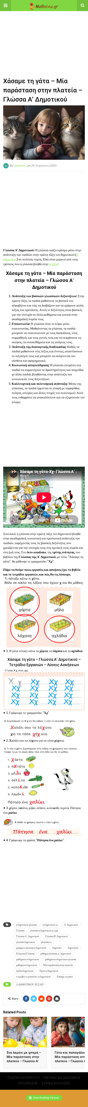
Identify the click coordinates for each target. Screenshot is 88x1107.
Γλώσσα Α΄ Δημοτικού (27, 936)
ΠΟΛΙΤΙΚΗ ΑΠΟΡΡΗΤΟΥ (24, 1077)
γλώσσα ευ (46, 942)
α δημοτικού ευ (50, 924)
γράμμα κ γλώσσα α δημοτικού (31, 947)
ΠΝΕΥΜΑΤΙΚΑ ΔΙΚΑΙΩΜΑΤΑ (62, 1077)
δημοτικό (57, 947)
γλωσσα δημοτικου (25, 942)
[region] (44, 37)
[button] (5, 5)
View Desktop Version (45, 1097)
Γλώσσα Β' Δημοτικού (56, 936)
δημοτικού (73, 947)
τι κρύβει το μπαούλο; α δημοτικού (33, 976)
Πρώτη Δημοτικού (49, 970)
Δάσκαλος (20, 165)
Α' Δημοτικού (71, 924)
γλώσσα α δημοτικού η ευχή (44, 930)
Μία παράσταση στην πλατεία (58, 965)
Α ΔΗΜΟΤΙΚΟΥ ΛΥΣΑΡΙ (30, 984)
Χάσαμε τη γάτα (65, 976)
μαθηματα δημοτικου (26, 965)
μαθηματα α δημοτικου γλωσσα (60, 959)
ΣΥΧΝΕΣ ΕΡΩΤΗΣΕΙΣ (56, 1083)
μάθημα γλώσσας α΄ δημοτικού (55, 953)
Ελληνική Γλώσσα (25, 953)
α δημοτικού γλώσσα (26, 924)
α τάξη (53, 264)
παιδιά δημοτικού (25, 970)
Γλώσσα (20, 930)
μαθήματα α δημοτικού (27, 959)
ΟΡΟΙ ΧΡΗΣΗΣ (28, 1083)
